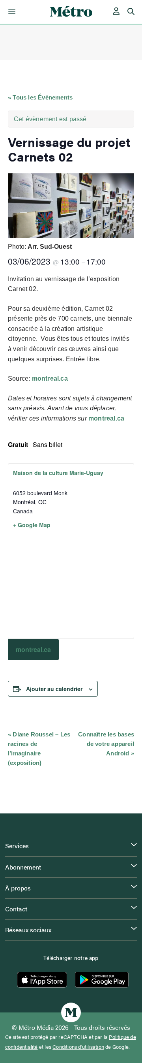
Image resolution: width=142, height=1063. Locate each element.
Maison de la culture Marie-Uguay (58, 473)
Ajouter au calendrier (54, 689)
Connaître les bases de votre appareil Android (106, 744)
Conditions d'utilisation (78, 1046)
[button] (10, 12)
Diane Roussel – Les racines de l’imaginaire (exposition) (39, 748)
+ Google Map (31, 525)
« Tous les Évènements (40, 97)
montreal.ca (50, 378)
